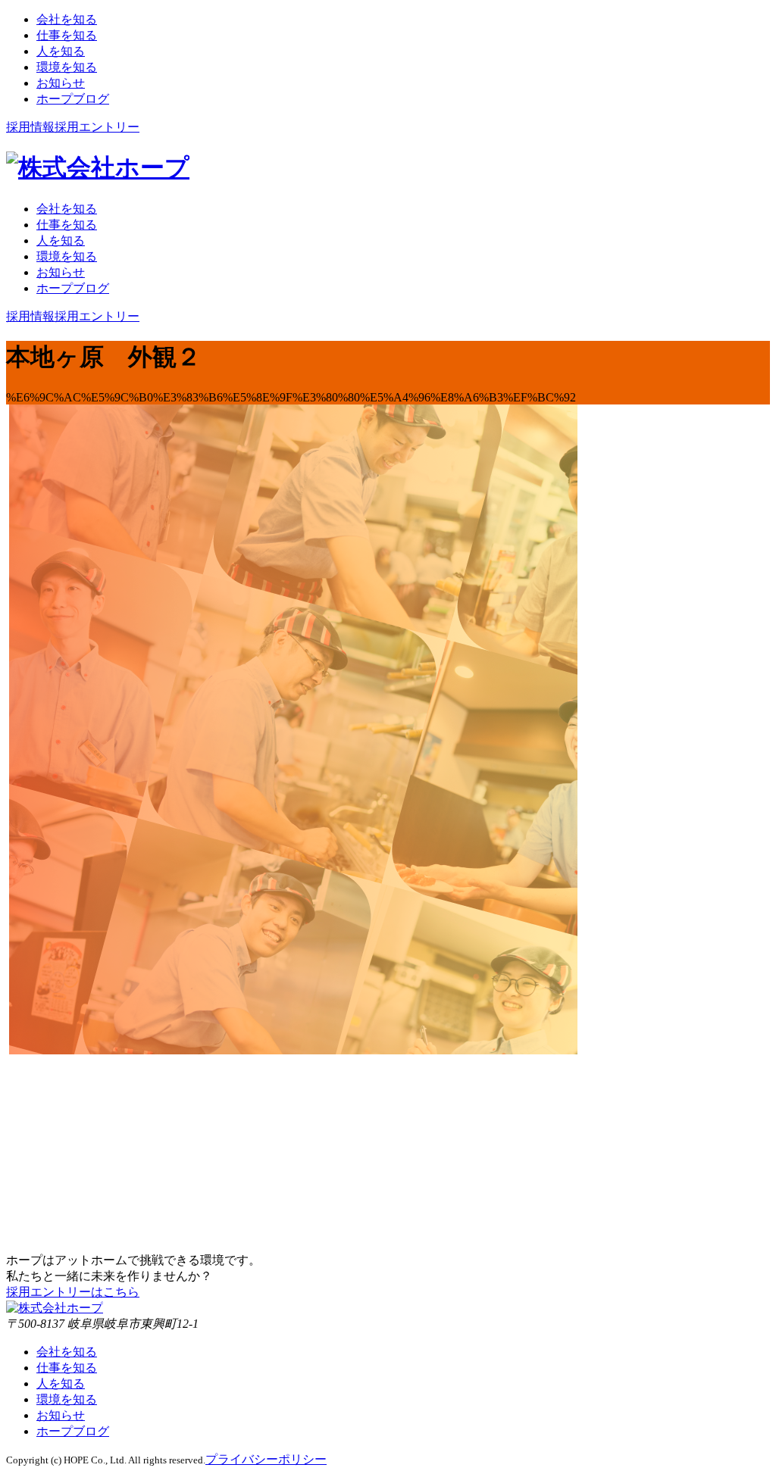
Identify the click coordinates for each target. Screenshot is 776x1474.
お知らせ (60, 1415)
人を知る (60, 1383)
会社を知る (66, 1351)
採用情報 (30, 126)
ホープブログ (72, 1431)
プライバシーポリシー (266, 1459)
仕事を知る (66, 1367)
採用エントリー (97, 126)
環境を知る (66, 1399)
